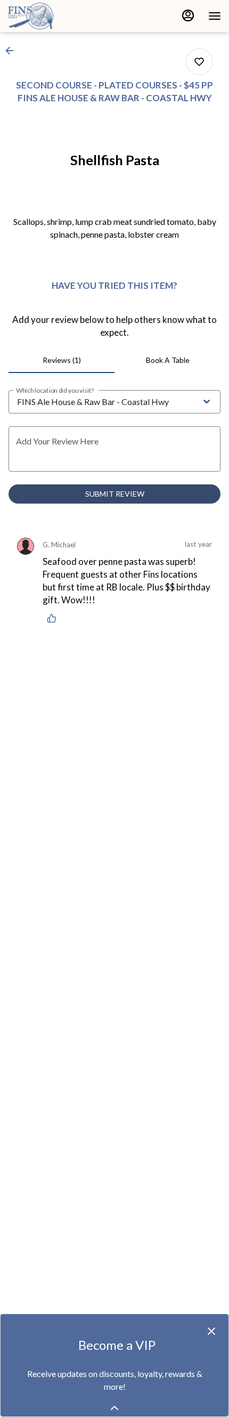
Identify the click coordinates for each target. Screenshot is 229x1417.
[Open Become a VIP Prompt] (114, 1408)
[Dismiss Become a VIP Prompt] (211, 1331)
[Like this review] (54, 618)
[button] (13, 51)
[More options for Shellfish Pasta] (199, 62)
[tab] (61, 360)
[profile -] (188, 15)
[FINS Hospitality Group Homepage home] (56, 16)
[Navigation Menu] (214, 16)
